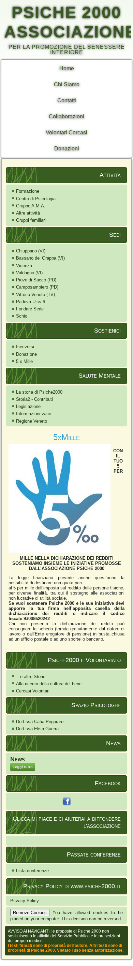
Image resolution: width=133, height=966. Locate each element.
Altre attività (28, 213)
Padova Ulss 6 (30, 301)
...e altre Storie (30, 676)
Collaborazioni (66, 116)
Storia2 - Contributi (34, 399)
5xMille (66, 437)
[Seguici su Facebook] (66, 801)
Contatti (66, 100)
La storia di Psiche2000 (39, 392)
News (17, 759)
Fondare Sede (30, 308)
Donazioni (66, 148)
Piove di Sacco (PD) (36, 279)
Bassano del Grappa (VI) (40, 258)
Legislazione (28, 406)
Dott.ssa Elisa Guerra (37, 728)
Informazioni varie (33, 413)
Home (66, 68)
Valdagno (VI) (29, 272)
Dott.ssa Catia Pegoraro (39, 721)
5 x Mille (24, 361)
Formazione (27, 191)
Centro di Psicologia (36, 198)
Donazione (26, 354)
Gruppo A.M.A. (30, 205)
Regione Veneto (31, 421)
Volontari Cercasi (66, 132)
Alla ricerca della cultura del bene (49, 683)
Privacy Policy (24, 900)
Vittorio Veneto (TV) (35, 294)
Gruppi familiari (31, 220)
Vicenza (24, 265)
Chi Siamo (66, 84)
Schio (21, 316)
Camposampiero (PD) (37, 287)
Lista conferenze (32, 870)
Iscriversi (25, 346)
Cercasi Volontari (32, 690)
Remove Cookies (30, 912)
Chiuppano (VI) (30, 250)
